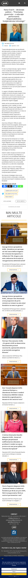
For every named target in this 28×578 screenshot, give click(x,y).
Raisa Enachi (9, 196)
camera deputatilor (11, 190)
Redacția (6, 45)
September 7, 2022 (15, 45)
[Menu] (19, 3)
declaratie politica (11, 193)
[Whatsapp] (20, 186)
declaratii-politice (9, 43)
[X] (9, 186)
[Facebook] (4, 186)
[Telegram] (15, 186)
